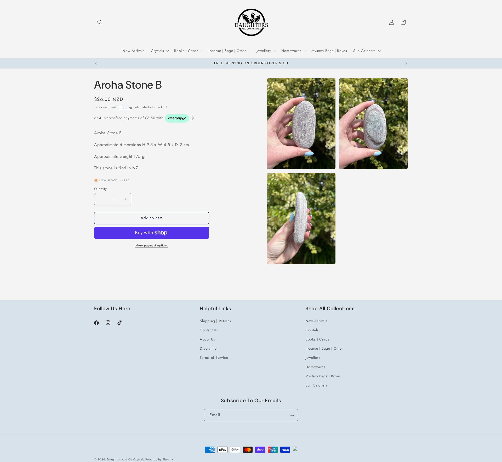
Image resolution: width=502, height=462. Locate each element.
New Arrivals (316, 320)
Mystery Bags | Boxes (323, 375)
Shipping (125, 107)
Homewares (315, 366)
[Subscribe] (292, 415)
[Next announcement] (406, 63)
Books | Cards (317, 339)
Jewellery (312, 357)
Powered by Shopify (159, 459)
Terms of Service (214, 357)
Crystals (312, 329)
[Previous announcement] (96, 63)
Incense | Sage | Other (324, 348)
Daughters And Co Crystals (125, 459)
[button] (100, 22)
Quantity (100, 188)
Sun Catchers (316, 385)
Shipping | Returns (215, 320)
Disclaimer (209, 348)
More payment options (151, 245)
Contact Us (209, 329)
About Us (207, 339)
